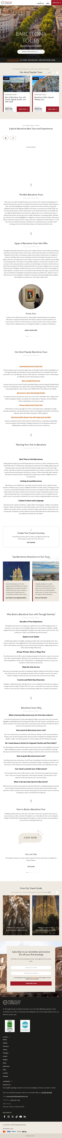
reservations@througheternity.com (17, 1096)
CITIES (5, 1037)
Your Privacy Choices (30, 1135)
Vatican (5, 1043)
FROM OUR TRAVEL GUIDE (47, 60)
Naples (5, 1060)
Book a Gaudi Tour (31, 330)
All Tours (23, 60)
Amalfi (5, 1056)
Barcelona (6, 1066)
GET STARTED (31, 542)
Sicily (4, 1063)
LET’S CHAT (31, 866)
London (5, 1073)
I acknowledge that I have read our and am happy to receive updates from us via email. (32, 978)
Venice (5, 1050)
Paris (4, 1070)
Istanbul (5, 1076)
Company (6, 1081)
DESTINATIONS (33, 60)
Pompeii (5, 1053)
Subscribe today (31, 983)
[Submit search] (19, 51)
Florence (6, 1046)
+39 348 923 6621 (46, 1093)
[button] (57, 72)
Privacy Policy (34, 977)
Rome (5, 1040)
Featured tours (13, 60)
